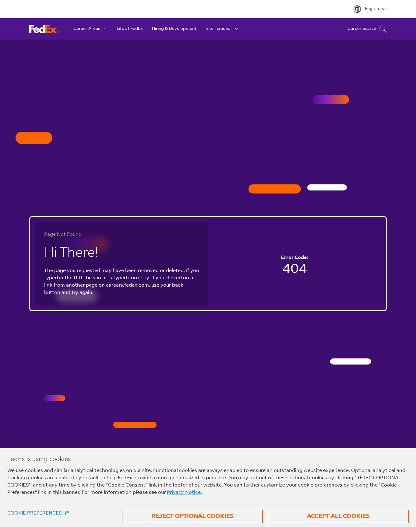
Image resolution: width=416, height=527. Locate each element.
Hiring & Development (174, 29)
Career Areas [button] (86, 29)
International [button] (218, 29)
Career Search (361, 29)
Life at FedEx (130, 29)
